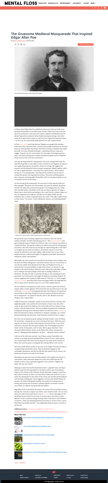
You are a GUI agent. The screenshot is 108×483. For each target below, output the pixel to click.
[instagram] (98, 7)
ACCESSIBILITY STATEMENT (41, 477)
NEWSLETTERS (57, 475)
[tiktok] (101, 7)
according (26, 291)
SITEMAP (56, 477)
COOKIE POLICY (84, 475)
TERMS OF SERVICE (24, 477)
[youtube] (105, 7)
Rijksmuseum (34, 235)
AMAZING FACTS (53, 3)
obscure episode (56, 241)
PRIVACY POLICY (70, 475)
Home (16, 463)
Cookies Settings (84, 477)
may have (46, 394)
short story (23, 144)
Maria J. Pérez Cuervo (19, 41)
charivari (61, 310)
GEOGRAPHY (77, 3)
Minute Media (51, 481)
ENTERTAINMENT (65, 3)
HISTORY (86, 3)
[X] (95, 7)
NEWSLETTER (42, 3)
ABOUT (21, 475)
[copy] (24, 44)
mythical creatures (20, 280)
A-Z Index (69, 477)
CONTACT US (38, 475)
